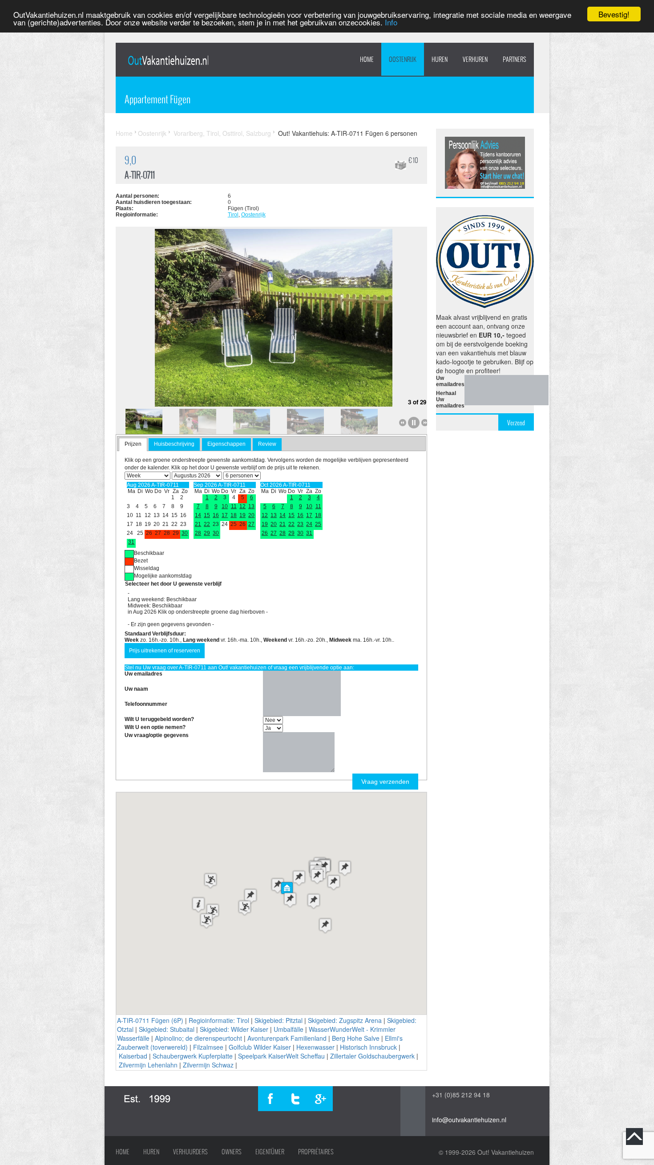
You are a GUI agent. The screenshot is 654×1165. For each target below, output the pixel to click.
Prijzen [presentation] (133, 444)
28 (198, 533)
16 (216, 515)
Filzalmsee (208, 1047)
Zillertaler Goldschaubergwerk (372, 1055)
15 (207, 515)
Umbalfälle (288, 1029)
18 (233, 515)
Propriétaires (316, 1152)
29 (207, 533)
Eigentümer (269, 1152)
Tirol (233, 215)
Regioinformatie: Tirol (219, 1020)
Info (391, 22)
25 (318, 524)
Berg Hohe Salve (355, 1038)
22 (207, 524)
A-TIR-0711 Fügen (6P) (150, 1020)
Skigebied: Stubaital (166, 1029)
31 (131, 542)
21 (198, 524)
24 (309, 524)
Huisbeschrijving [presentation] (174, 444)
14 (198, 515)
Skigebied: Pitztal (278, 1020)
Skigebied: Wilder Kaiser (234, 1029)
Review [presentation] (267, 444)
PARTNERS (514, 59)
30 (185, 533)
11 (234, 506)
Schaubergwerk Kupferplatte (193, 1055)
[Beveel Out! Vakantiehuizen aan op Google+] (320, 1098)
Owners (232, 1152)
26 (265, 533)
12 (242, 506)
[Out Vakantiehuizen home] (168, 60)
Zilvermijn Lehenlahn (148, 1064)
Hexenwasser (315, 1047)
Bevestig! (614, 14)
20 (251, 515)
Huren (151, 1152)
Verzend (516, 423)
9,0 (130, 160)
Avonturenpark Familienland (287, 1038)
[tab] (133, 444)
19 (242, 515)
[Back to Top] (634, 1136)
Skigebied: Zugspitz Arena (345, 1020)
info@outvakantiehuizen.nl (469, 1119)
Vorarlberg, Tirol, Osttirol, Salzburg (222, 133)
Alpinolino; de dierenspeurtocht (198, 1038)
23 (300, 524)
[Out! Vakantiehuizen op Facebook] (270, 1098)
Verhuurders (190, 1152)
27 (251, 524)
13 (251, 506)
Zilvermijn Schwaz (208, 1064)
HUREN (440, 59)
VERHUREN (475, 59)
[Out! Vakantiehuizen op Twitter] (295, 1098)
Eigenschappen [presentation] (226, 444)
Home (367, 59)
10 (225, 506)
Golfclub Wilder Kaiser (260, 1047)
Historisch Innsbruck (368, 1047)
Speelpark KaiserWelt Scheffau (281, 1055)
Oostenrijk (402, 59)
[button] (287, 889)
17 (225, 515)
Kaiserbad (133, 1055)
